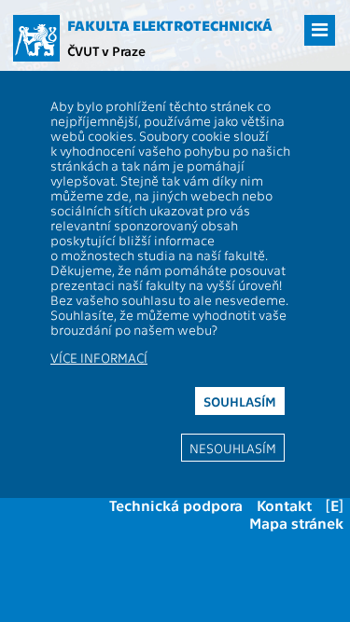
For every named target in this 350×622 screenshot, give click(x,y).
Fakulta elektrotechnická (170, 25)
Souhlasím (239, 401)
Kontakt (284, 505)
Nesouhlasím (232, 447)
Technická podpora (176, 505)
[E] (334, 505)
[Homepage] (36, 38)
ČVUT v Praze (106, 50)
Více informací (98, 357)
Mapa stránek (296, 523)
